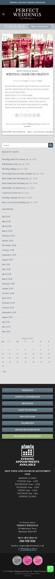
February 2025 (8, 284)
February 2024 (8, 303)
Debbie (39, 81)
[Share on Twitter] (25, 115)
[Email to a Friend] (30, 115)
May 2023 (6, 331)
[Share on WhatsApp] (17, 115)
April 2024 (6, 298)
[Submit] (50, 145)
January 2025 (7, 288)
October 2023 (8, 307)
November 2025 (9, 245)
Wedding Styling (9, 169)
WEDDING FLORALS (12, 188)
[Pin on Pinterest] (34, 115)
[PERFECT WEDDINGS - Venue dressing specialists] (27, 14)
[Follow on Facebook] (6, 27)
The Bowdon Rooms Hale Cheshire (17, 173)
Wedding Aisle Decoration (13, 159)
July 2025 (6, 264)
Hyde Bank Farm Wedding (13, 178)
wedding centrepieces (11, 197)
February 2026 (8, 236)
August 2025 (7, 259)
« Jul (3, 371)
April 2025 (6, 274)
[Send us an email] (19, 27)
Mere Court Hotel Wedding (14, 202)
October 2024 (8, 293)
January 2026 (7, 240)
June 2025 (6, 269)
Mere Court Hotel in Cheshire (40, 132)
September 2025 (9, 255)
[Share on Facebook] (21, 115)
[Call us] (24, 27)
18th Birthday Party (10, 164)
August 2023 (7, 317)
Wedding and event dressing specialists (27, 2)
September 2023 (9, 312)
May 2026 (6, 221)
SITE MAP (27, 576)
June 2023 (6, 327)
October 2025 (8, 250)
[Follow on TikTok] (15, 27)
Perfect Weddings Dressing (27, 71)
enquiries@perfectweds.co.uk (31, 545)
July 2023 (6, 322)
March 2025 (7, 279)
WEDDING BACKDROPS (13, 132)
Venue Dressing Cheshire (43, 571)
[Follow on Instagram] (11, 27)
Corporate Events (9, 193)
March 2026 (7, 231)
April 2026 (6, 226)
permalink (27, 126)
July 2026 (6, 216)
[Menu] (3, 14)
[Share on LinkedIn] (38, 115)
